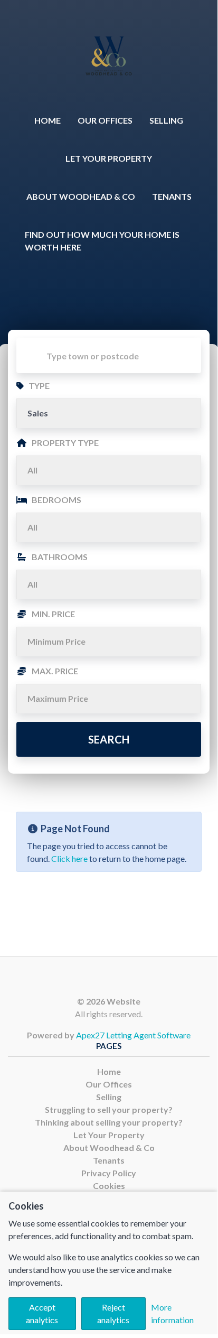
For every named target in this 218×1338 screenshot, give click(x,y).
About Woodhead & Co (80, 196)
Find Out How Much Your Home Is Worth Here (102, 240)
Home (47, 120)
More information (172, 1313)
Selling (166, 120)
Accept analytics (42, 1313)
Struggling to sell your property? (109, 1109)
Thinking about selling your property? (109, 1122)
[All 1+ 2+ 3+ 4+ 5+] (108, 527)
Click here (69, 858)
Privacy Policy (108, 1173)
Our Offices (105, 120)
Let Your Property (108, 158)
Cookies (109, 1186)
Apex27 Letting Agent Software (133, 1035)
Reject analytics (113, 1313)
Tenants (172, 196)
